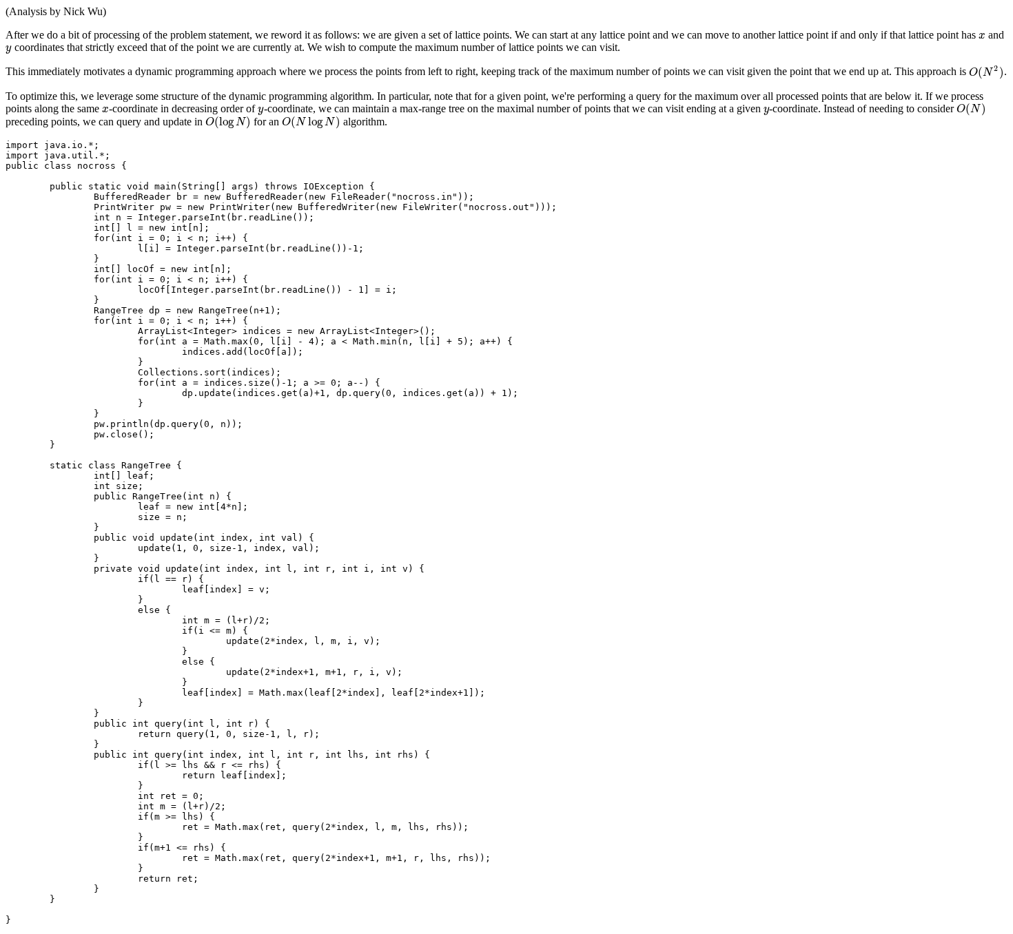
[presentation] (982, 35)
